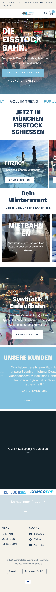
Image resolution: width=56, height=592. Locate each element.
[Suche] (45, 13)
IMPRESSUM (9, 544)
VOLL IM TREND (19, 102)
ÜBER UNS (8, 539)
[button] (23, 73)
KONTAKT (7, 534)
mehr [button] (28, 512)
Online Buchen (19, 180)
